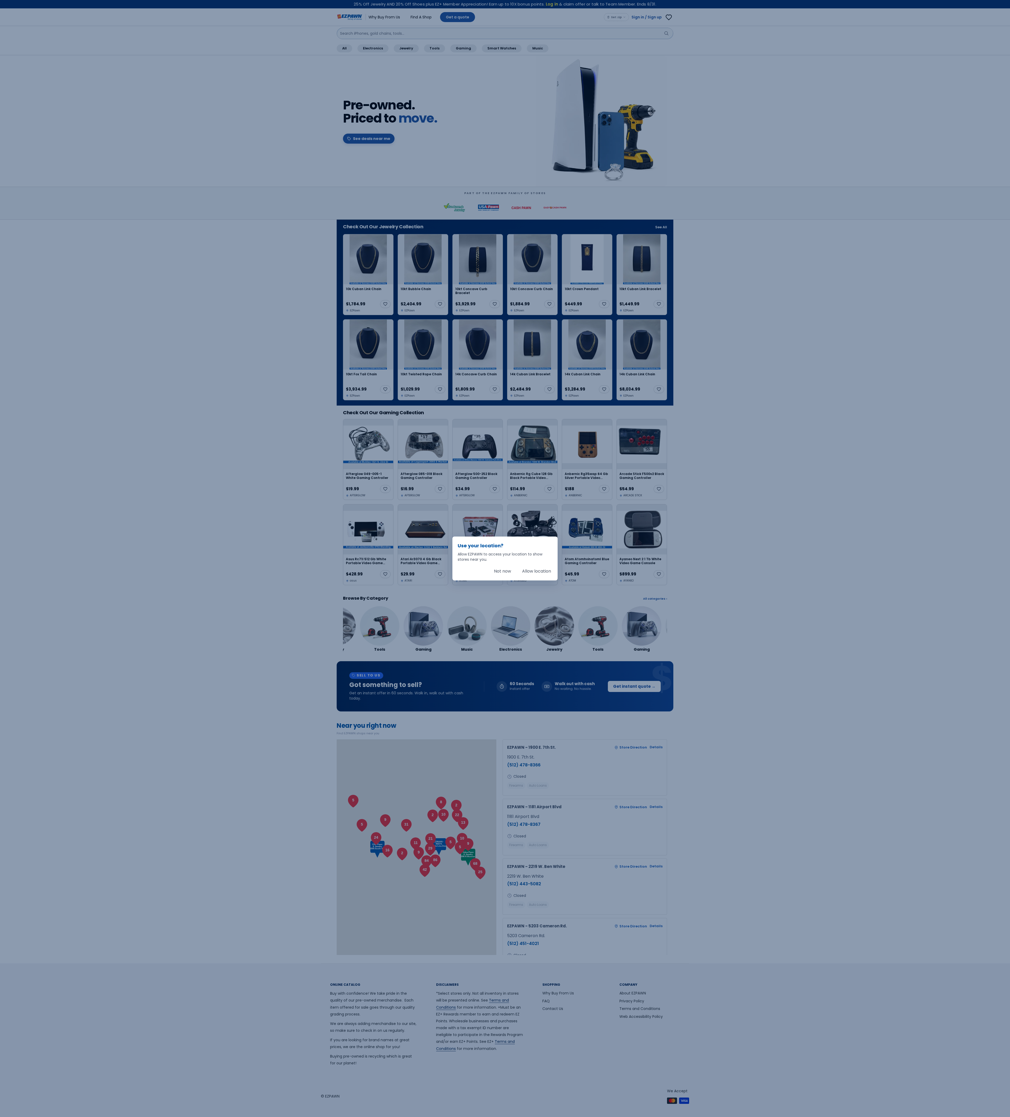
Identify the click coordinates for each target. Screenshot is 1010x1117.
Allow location (536, 571)
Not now (502, 571)
